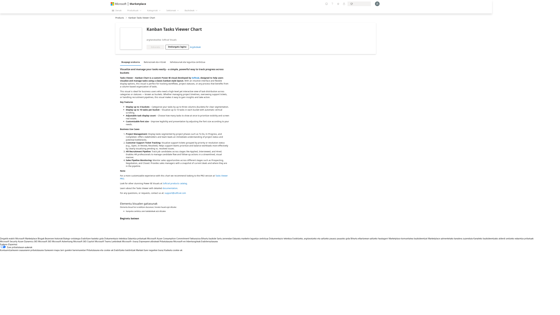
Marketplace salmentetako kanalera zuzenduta (450, 238)
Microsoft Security (8, 241)
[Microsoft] (118, 4)
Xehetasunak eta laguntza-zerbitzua (187, 62)
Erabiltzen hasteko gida (92, 238)
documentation (170, 188)
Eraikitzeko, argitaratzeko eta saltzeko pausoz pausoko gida (321, 238)
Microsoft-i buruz (130, 241)
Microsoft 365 (44, 241)
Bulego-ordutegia (71, 238)
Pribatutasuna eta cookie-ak (99, 250)
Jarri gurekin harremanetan (73, 250)
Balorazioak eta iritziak (155, 62)
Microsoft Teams (103, 241)
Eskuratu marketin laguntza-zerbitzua (250, 238)
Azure (20, 241)
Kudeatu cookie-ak (173, 250)
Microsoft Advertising (62, 241)
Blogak (41, 238)
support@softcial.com (175, 193)
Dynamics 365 (30, 241)
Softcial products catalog (175, 183)
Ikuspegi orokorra (130, 62)
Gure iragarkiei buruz (154, 250)
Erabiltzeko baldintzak (124, 250)
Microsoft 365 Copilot (83, 241)
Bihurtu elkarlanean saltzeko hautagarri (369, 238)
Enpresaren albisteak (149, 241)
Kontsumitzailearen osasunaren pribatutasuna (22, 250)
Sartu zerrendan (224, 238)
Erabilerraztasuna (209, 241)
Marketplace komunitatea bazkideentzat (408, 238)
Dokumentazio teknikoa (115, 238)
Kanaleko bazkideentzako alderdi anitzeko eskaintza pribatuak (503, 238)
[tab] (131, 62)
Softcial (195, 77)
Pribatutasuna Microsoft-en (173, 241)
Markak (139, 250)
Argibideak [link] (195, 47)
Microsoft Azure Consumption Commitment (168, 238)
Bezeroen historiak (54, 238)
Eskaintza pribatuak (137, 238)
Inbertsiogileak (193, 241)
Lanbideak (116, 241)
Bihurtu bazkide (208, 238)
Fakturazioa (195, 238)
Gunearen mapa (52, 250)
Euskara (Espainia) (8, 244)
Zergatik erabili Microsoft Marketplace (18, 238)
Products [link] (119, 17)
